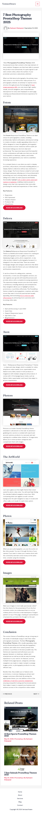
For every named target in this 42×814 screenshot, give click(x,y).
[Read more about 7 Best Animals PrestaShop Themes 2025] (21, 758)
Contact (20, 805)
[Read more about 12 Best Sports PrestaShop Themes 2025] (21, 719)
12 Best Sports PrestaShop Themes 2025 (20, 735)
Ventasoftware (9, 4)
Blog (20, 802)
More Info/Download (14, 208)
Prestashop (19, 739)
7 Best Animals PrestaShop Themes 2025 (20, 774)
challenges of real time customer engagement (18, 681)
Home (20, 792)
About (20, 795)
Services (20, 798)
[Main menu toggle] (37, 4)
